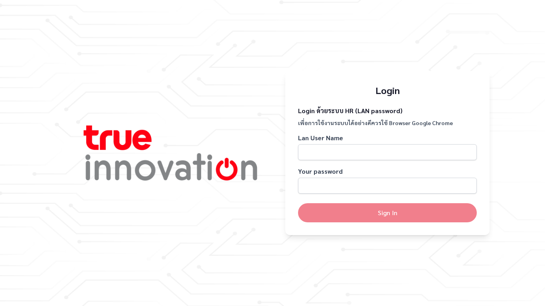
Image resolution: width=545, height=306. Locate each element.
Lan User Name (320, 137)
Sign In (387, 212)
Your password (320, 171)
